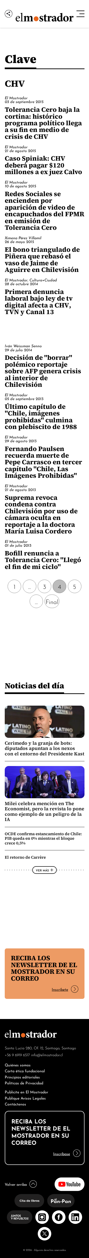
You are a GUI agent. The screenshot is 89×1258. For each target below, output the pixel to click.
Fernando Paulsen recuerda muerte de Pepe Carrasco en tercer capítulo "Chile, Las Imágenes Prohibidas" (43, 462)
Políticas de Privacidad (24, 1082)
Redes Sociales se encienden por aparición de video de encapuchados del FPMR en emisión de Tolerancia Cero (44, 210)
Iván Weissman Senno (23, 345)
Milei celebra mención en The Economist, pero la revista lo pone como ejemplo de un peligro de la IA (44, 811)
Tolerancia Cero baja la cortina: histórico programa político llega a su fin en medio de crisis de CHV (43, 123)
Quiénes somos (18, 1064)
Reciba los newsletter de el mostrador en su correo (44, 968)
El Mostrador (16, 97)
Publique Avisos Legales (25, 1097)
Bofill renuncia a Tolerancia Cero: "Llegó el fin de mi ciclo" (43, 560)
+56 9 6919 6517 (17, 1054)
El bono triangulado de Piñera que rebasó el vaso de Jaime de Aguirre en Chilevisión (42, 259)
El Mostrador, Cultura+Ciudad (31, 280)
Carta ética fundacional (25, 1070)
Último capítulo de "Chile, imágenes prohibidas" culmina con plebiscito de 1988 (41, 416)
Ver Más (42, 870)
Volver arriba (16, 1184)
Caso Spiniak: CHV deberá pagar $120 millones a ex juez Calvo (43, 165)
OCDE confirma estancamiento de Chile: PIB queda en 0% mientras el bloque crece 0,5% (43, 838)
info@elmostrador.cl (47, 1054)
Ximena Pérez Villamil (23, 237)
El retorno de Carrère (25, 857)
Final (52, 601)
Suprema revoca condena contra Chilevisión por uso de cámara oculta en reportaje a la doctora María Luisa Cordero (41, 514)
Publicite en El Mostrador (26, 1091)
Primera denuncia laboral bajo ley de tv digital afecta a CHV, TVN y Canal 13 (39, 301)
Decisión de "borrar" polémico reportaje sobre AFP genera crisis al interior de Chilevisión (43, 371)
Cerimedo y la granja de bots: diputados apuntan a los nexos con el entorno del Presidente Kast (44, 748)
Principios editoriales (22, 1076)
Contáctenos (15, 1103)
